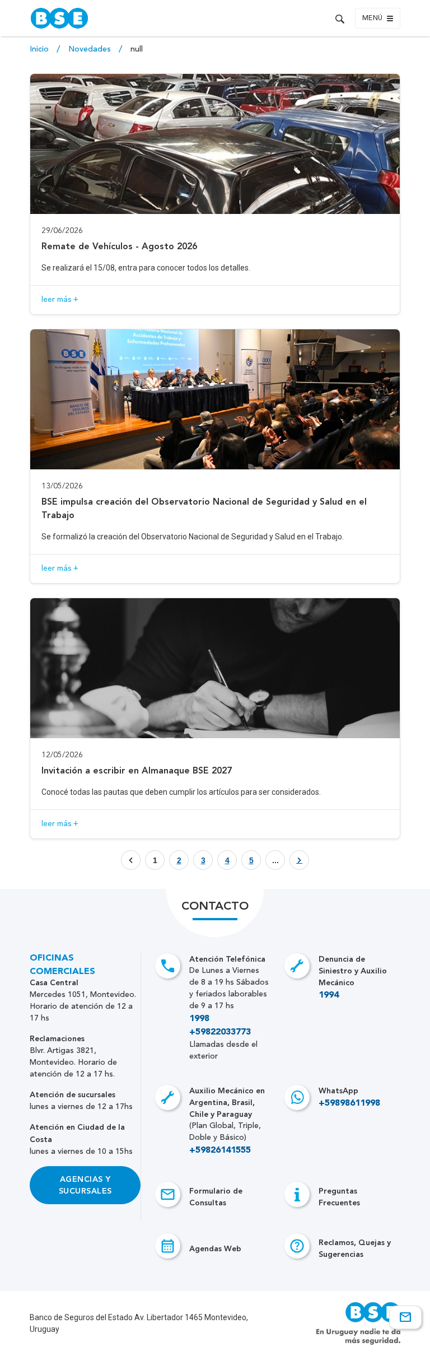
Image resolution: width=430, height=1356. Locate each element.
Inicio (40, 49)
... (275, 860)
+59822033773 (220, 1032)
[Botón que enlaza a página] (299, 860)
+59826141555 (220, 1150)
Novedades (90, 49)
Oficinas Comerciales (62, 965)
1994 (329, 995)
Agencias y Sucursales (85, 1185)
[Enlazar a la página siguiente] (299, 860)
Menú (372, 18)
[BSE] (120, 18)
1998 (199, 1018)
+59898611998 (349, 1103)
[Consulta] (405, 1317)
